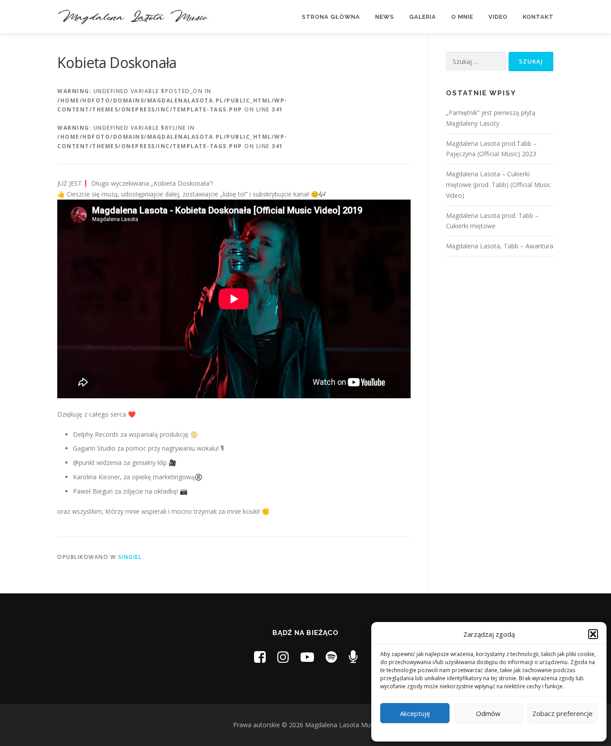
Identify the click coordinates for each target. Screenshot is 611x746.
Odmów (488, 713)
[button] (593, 634)
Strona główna (331, 16)
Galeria (422, 16)
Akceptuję (415, 713)
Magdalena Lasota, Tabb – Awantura (499, 246)
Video (498, 16)
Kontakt (538, 16)
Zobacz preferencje (562, 713)
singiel (130, 557)
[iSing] (353, 657)
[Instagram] (283, 657)
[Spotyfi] (331, 657)
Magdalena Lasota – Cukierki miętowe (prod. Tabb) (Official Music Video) (498, 185)
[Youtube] (307, 657)
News (384, 16)
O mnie (462, 16)
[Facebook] (260, 657)
